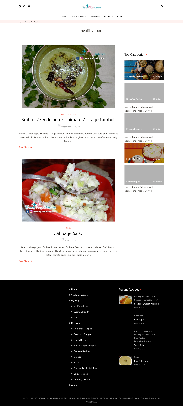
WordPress (91, 402)
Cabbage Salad (69, 233)
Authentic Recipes (68, 114)
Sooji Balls (139, 345)
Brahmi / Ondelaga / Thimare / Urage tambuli (68, 119)
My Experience (81, 306)
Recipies (108, 16)
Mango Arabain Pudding (146, 303)
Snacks (77, 356)
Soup (136, 357)
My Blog (95, 16)
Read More (24, 147)
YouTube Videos (78, 16)
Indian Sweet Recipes (85, 345)
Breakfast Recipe (82, 334)
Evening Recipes (82, 351)
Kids (76, 317)
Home (63, 16)
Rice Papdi (139, 319)
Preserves (138, 315)
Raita (68, 228)
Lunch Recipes (81, 340)
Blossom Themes (140, 398)
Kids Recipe (139, 338)
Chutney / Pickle (82, 379)
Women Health (81, 311)
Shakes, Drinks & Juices (85, 368)
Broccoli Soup (141, 361)
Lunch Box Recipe (142, 341)
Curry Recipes (81, 373)
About (119, 16)
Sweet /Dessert (151, 300)
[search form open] (162, 6)
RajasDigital (96, 398)
